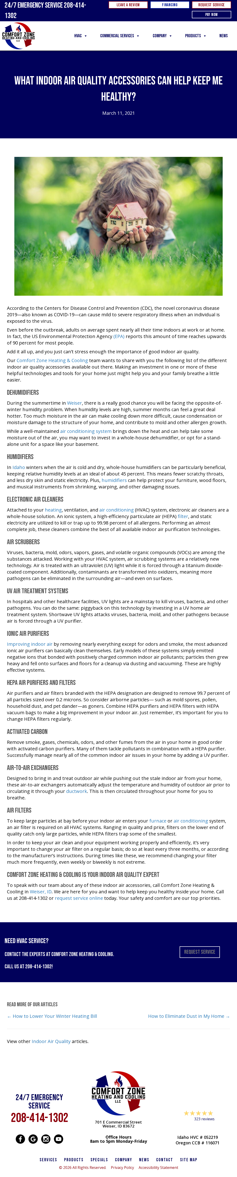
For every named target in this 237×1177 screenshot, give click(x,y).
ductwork (76, 791)
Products (193, 36)
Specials (99, 1160)
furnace (157, 821)
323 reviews (204, 1118)
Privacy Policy (122, 1167)
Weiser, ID (41, 891)
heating (53, 510)
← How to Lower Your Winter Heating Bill (52, 1016)
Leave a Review (197, 1128)
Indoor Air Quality (51, 1041)
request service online (79, 898)
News (223, 36)
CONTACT (164, 1160)
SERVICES (48, 1160)
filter (183, 516)
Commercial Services (117, 36)
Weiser (74, 403)
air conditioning (116, 510)
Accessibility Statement (158, 1167)
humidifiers (114, 480)
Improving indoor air (30, 644)
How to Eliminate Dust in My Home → (189, 1016)
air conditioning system (86, 431)
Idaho (18, 467)
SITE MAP (188, 1160)
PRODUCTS (74, 1160)
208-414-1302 (38, 966)
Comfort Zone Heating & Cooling (52, 360)
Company (160, 36)
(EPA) (119, 336)
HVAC (78, 36)
